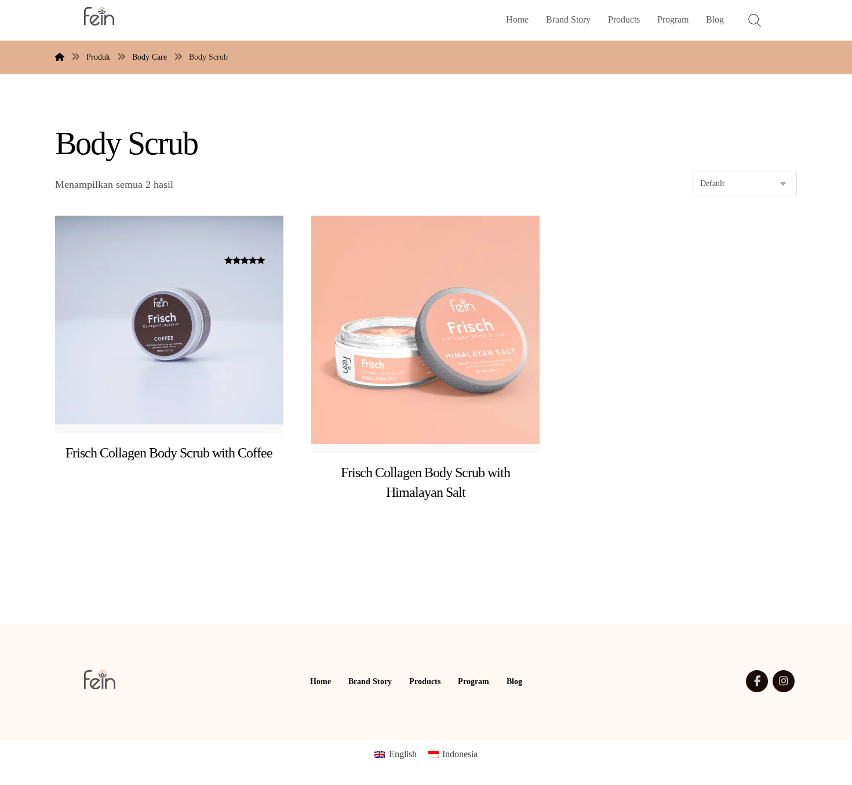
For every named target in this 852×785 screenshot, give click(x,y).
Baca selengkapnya (439, 492)
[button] (757, 681)
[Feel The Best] (99, 16)
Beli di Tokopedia (181, 452)
